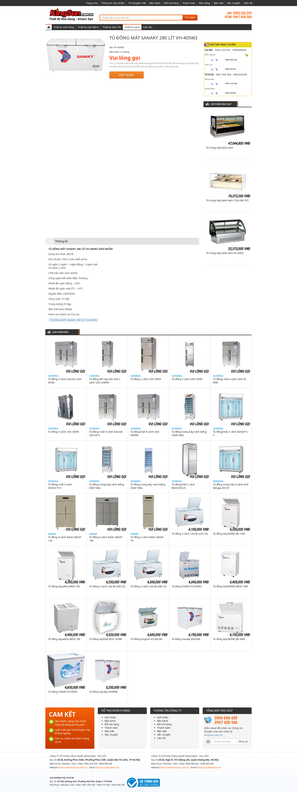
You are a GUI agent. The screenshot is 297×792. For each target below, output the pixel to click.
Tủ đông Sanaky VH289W (103, 691)
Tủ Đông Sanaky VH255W (186, 639)
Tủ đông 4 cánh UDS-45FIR (63, 431)
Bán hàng (204, 3)
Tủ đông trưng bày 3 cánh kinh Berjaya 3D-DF (231, 486)
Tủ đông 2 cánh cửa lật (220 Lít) (190, 533)
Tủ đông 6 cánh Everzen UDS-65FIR (65, 380)
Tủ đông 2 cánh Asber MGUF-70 (147, 538)
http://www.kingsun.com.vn (73, 767)
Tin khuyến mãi (137, 3)
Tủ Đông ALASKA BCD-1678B (105, 639)
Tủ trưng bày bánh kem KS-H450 (224, 253)
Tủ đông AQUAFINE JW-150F (229, 533)
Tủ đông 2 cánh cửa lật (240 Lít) (107, 586)
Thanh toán (188, 3)
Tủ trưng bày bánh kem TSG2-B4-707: (227, 200)
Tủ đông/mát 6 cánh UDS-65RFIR (145, 433)
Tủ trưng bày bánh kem (219, 147)
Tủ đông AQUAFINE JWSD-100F (230, 586)
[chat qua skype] (247, 55)
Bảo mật (218, 3)
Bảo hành (155, 3)
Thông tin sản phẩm (113, 3)
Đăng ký (243, 741)
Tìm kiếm (190, 17)
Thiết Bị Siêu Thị (111, 27)
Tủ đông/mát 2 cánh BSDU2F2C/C (183, 486)
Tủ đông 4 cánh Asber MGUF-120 (65, 538)
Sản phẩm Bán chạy (220, 104)
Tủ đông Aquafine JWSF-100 (64, 586)
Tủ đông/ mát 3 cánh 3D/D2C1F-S (60, 486)
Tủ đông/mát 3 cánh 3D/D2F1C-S (231, 433)
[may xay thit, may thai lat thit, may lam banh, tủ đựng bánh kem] (72, 14)
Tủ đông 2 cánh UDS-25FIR (187, 379)
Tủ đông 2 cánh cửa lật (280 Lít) (148, 586)
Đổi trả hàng (171, 3)
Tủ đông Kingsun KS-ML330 (146, 639)
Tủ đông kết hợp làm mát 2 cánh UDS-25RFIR (104, 380)
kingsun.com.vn (213, 735)
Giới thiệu (110, 717)
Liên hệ (248, 3)
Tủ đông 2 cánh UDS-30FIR (145, 379)
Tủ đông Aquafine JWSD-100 (64, 639)
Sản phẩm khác (60, 332)
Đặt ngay (126, 75)
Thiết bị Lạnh (132, 27)
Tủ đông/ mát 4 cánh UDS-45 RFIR (229, 380)
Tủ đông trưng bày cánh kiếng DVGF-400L (189, 433)
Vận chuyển (233, 3)
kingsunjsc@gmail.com (107, 767)
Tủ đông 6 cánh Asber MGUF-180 (106, 538)
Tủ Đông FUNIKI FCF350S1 (63, 691)
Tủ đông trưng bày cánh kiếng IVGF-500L (106, 486)
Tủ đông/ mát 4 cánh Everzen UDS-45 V (106, 433)
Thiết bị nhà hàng (63, 27)
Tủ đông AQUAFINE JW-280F (229, 639)
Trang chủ (92, 3)
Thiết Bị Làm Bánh (88, 27)
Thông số (61, 241)
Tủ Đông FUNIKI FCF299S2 (187, 586)
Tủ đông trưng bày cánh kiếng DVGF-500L (147, 486)
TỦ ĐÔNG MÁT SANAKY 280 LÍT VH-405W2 (73, 320)
